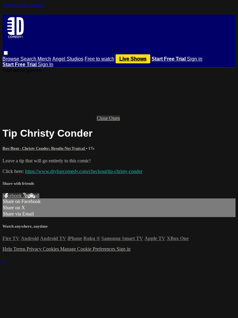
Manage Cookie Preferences (88, 249)
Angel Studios (67, 58)
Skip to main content (22, 5)
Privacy (35, 249)
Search (28, 58)
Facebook (12, 195)
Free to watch (99, 58)
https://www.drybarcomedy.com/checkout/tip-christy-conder (83, 171)
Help (7, 249)
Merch (44, 58)
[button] (6, 53)
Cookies (51, 249)
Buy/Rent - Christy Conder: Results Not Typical (44, 148)
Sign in (194, 58)
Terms (20, 249)
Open (114, 118)
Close (103, 118)
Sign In (45, 64)
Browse (11, 58)
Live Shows (133, 58)
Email (33, 195)
